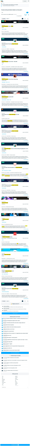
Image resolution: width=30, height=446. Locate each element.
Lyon (2, 377)
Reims (16, 381)
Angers (16, 384)
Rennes (3, 381)
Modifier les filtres (15, 444)
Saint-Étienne (4, 382)
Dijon (2, 384)
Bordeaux (3, 380)
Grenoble (16, 383)
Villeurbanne (16, 385)
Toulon (3, 383)
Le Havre (16, 382)
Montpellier (3, 379)
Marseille (16, 376)
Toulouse (16, 377)
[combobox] (15, 12)
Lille (15, 380)
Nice (2, 378)
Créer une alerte (25, 15)
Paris (2, 376)
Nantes (16, 378)
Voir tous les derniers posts (15, 352)
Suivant (8, 18)
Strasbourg (16, 379)
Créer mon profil (15, 313)
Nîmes (3, 385)
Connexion (24, 1)
